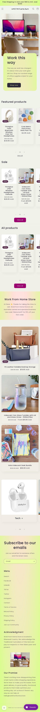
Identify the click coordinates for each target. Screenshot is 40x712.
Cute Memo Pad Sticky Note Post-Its (26, 128)
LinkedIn (7, 585)
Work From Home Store (16, 707)
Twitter (6, 594)
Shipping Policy (9, 620)
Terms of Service (10, 607)
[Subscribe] (34, 561)
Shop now (14, 85)
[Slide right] (24, 152)
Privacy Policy (9, 616)
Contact (7, 603)
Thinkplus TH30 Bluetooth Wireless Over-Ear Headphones (9, 131)
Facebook (7, 581)
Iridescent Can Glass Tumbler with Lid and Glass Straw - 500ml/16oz (26, 191)
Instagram (7, 598)
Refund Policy (9, 611)
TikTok (6, 590)
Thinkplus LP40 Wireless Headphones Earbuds (9, 190)
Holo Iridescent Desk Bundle (20, 465)
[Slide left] (16, 152)
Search (6, 576)
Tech (17, 518)
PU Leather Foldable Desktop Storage (20, 367)
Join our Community (11, 625)
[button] (2, 9)
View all (20, 156)
